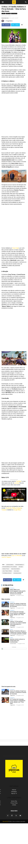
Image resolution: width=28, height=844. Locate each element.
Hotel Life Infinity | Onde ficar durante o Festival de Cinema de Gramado (18, 605)
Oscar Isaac (15, 248)
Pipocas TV (14, 793)
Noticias (14, 789)
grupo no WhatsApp (17, 555)
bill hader (21, 566)
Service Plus (14, 801)
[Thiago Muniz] (3, 21)
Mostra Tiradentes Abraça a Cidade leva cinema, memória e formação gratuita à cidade (18, 632)
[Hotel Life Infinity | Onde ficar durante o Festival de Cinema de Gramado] (5, 604)
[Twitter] (16, 815)
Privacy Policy (14, 803)
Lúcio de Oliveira (13, 643)
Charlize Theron (5, 568)
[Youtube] (20, 815)
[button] (26, 2)
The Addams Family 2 (6, 573)
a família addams (9, 564)
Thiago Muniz (9, 20)
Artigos (11, 637)
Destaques (14, 13)
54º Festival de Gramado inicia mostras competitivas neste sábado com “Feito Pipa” (17, 614)
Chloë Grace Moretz (15, 568)
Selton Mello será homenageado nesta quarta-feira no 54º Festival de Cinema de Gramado (18, 592)
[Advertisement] (14, 722)
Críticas (8, 13)
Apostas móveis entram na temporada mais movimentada (17, 640)
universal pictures (17, 573)
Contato (14, 805)
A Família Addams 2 (20, 564)
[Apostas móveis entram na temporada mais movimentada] (5, 640)
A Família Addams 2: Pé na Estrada (9, 566)
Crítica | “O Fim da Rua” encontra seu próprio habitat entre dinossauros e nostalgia (18, 623)
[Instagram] (11, 815)
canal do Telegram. (6, 557)
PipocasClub (5, 821)
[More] (22, 24)
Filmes (3, 13)
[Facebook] (7, 815)
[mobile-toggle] (2, 2)
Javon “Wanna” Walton (7, 571)
